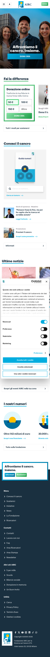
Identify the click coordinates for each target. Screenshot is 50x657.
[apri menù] (4, 4)
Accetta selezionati (25, 367)
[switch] (44, 329)
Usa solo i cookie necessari (25, 374)
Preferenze (38, 353)
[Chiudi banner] (46, 281)
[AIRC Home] (25, 4)
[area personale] (9, 4)
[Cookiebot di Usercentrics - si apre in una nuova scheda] (31, 281)
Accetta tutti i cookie (25, 360)
